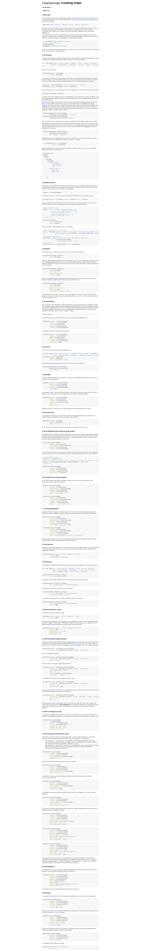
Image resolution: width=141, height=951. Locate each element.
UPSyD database (76, 645)
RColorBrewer (55, 363)
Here (52, 51)
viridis (62, 363)
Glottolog (51, 21)
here (96, 565)
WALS (45, 21)
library (70, 642)
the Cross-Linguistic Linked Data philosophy (84, 19)
